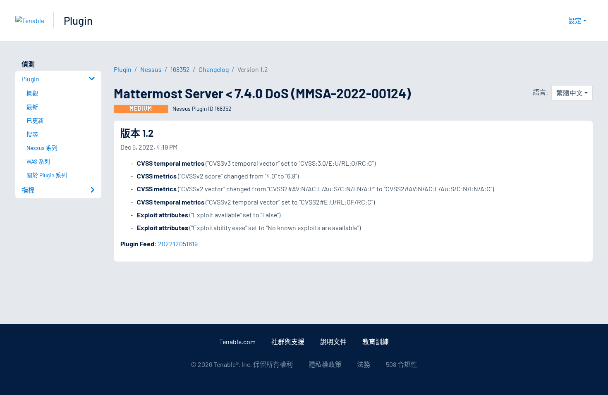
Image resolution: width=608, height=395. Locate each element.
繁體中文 (569, 93)
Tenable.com (237, 341)
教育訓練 (375, 341)
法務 (363, 364)
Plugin (78, 20)
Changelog (214, 69)
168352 (180, 69)
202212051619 (178, 243)
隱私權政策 (325, 364)
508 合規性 (401, 364)
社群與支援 (287, 341)
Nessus (151, 69)
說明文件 (333, 341)
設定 (575, 20)
